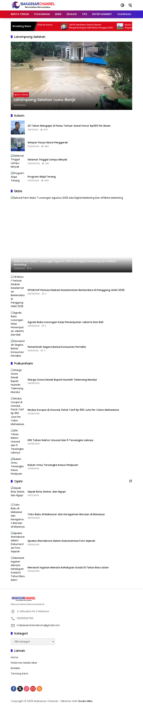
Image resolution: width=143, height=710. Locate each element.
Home (14, 657)
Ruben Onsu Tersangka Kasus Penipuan (53, 465)
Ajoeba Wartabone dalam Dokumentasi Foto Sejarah (61, 541)
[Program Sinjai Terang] (18, 178)
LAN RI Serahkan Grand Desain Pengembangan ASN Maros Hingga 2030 (81, 26)
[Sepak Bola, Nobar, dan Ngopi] (18, 493)
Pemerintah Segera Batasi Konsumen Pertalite (57, 347)
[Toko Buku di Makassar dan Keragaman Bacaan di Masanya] (18, 516)
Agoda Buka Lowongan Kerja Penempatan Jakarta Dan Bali (65, 322)
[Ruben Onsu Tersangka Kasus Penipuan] (18, 466)
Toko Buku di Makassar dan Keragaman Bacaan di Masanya (66, 514)
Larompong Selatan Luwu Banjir (45, 99)
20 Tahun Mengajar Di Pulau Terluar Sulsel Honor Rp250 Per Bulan (69, 125)
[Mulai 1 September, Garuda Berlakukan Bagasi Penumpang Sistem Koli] (110, 26)
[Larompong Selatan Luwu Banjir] (71, 76)
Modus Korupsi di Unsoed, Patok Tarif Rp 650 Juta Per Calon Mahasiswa (73, 410)
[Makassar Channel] (33, 5)
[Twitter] (20, 689)
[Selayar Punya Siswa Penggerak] (18, 144)
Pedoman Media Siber (24, 662)
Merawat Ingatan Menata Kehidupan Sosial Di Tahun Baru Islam (68, 567)
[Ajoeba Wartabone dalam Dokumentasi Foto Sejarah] (18, 542)
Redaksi (15, 668)
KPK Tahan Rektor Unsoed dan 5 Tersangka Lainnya (60, 440)
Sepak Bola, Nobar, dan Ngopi (47, 491)
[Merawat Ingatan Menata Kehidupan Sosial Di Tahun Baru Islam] (18, 569)
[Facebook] (13, 689)
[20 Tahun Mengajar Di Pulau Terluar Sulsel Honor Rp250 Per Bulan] (18, 127)
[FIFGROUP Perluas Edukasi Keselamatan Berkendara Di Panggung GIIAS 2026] (18, 291)
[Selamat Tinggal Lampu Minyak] (18, 161)
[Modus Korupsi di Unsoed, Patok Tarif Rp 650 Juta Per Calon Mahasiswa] (18, 411)
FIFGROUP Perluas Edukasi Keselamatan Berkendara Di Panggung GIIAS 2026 (76, 290)
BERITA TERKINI (21, 94)
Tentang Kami (19, 673)
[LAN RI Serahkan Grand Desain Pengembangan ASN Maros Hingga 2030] (55, 26)
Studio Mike (85, 701)
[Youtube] (33, 689)
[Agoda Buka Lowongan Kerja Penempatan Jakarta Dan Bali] (18, 324)
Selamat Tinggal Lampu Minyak (47, 159)
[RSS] (39, 689)
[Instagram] (26, 689)
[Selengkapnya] (130, 481)
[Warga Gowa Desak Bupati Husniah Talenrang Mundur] (18, 381)
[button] (122, 5)
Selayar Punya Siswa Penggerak (48, 142)
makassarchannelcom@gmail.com (38, 625)
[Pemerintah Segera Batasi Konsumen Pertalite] (18, 348)
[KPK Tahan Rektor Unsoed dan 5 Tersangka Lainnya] (18, 441)
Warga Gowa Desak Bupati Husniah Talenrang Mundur (62, 379)
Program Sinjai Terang (42, 176)
